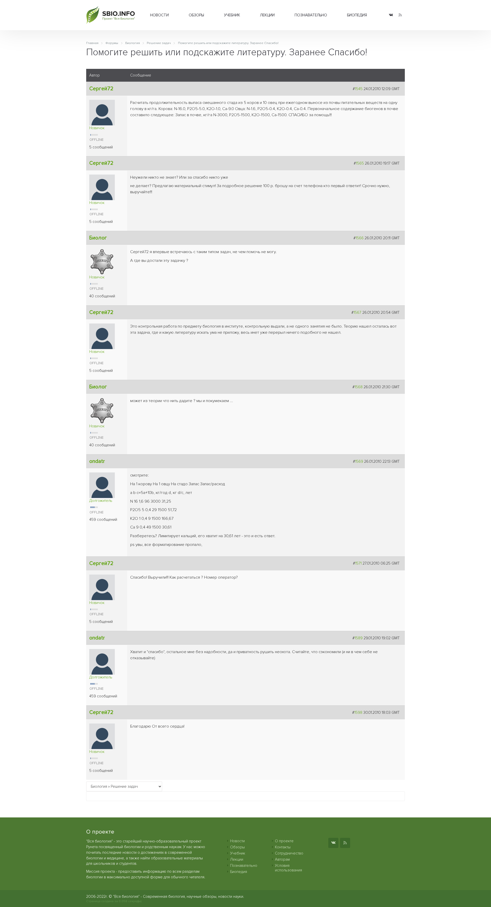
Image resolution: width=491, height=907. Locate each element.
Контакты (283, 847)
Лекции (267, 15)
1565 (360, 163)
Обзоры (196, 15)
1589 (359, 638)
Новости (159, 15)
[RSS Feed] (400, 15)
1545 (359, 89)
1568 (359, 387)
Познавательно (311, 15)
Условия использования (288, 867)
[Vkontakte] (391, 15)
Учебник (232, 15)
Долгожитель (100, 500)
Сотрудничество (289, 853)
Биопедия (357, 15)
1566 (360, 238)
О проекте (284, 841)
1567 (357, 312)
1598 (358, 712)
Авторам (282, 859)
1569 (359, 461)
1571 (358, 563)
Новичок (97, 128)
